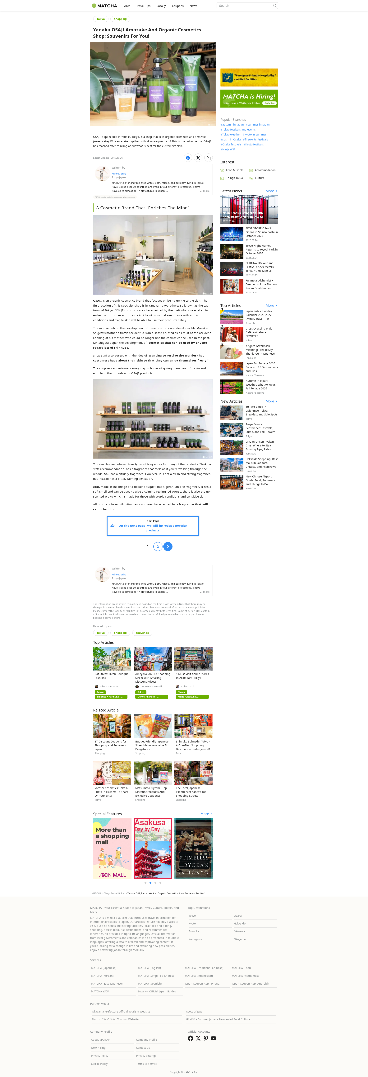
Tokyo (101, 19)
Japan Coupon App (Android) (250, 983)
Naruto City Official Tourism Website (115, 1019)
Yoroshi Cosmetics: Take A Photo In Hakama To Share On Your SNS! (111, 791)
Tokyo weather (231, 134)
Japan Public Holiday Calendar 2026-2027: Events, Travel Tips (259, 315)
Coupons (178, 6)
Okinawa (239, 931)
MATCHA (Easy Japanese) (106, 983)
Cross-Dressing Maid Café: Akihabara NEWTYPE (259, 332)
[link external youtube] (214, 1039)
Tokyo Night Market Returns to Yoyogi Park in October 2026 (262, 249)
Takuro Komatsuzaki (110, 686)
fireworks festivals (256, 139)
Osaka (238, 915)
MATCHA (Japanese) (103, 968)
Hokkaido (240, 923)
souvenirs (142, 633)
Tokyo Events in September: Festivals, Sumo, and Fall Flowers (260, 428)
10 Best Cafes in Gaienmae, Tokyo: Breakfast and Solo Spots (262, 410)
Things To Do (234, 178)
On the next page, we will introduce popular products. (153, 525)
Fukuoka (194, 931)
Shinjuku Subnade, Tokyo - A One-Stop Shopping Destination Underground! (193, 745)
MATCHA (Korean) (102, 975)
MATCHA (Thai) (241, 968)
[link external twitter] (199, 1039)
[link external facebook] (191, 1039)
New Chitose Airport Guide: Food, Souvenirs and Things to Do (260, 480)
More (205, 814)
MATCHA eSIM (100, 991)
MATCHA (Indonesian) (199, 975)
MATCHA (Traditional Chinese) (204, 968)
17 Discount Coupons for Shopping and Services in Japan (111, 745)
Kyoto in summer (255, 134)
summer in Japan (259, 124)
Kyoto (192, 923)
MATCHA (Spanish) (150, 983)
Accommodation (265, 170)
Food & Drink (234, 170)
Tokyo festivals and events (239, 129)
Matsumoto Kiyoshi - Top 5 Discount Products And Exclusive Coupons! (152, 791)
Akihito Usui (187, 686)
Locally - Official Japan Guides (157, 991)
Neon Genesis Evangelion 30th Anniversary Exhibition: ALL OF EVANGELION (243, 216)
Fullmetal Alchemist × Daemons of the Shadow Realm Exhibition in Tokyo (261, 286)
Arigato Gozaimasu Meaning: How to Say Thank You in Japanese (260, 349)
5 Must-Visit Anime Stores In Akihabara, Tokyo (192, 676)
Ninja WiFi (228, 149)
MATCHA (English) (149, 968)
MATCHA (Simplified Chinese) (156, 975)
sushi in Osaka (231, 139)
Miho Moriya (119, 173)
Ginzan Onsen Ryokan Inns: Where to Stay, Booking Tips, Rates (260, 445)
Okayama (240, 939)
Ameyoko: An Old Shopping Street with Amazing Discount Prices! (152, 677)
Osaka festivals (232, 144)
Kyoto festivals (254, 144)
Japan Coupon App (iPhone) (202, 983)
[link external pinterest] (206, 1039)
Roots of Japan (195, 1011)
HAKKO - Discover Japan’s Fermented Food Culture (218, 1019)
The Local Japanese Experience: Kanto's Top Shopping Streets (191, 791)
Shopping (120, 19)
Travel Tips (143, 6)
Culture (259, 178)
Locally (161, 6)
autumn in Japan (233, 124)
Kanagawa (195, 939)
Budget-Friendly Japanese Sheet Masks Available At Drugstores (151, 745)
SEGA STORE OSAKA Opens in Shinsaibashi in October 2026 (262, 232)
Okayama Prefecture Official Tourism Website (121, 1011)
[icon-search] (275, 5)
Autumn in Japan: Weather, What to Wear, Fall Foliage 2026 (261, 384)
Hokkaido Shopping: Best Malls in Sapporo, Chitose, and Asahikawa (262, 462)
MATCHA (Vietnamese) (246, 975)
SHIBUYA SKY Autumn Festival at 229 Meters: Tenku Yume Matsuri (260, 267)
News (193, 6)
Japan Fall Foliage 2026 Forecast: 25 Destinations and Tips (262, 367)
